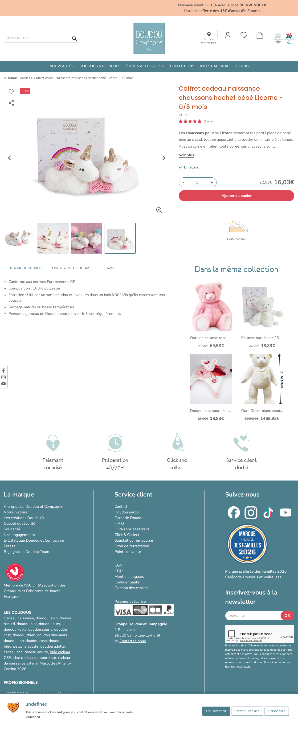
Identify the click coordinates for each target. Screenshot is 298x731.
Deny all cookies (247, 711)
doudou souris (40, 629)
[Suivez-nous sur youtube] (3, 383)
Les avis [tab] (107, 268)
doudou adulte (52, 646)
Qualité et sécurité (19, 523)
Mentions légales (129, 576)
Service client (133, 494)
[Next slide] (163, 158)
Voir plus (186, 155)
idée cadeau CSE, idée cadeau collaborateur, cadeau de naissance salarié (37, 657)
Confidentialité (126, 582)
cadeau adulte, (37, 652)
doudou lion (14, 640)
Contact (120, 506)
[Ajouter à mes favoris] (11, 91)
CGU (118, 571)
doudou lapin (47, 618)
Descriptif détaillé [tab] (25, 268)
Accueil (25, 78)
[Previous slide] (9, 158)
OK (287, 615)
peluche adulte (25, 646)
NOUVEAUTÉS (61, 66)
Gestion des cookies (131, 587)
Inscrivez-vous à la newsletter (251, 597)
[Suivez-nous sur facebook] (3, 370)
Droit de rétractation (131, 546)
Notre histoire (16, 512)
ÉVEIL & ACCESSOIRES (145, 66)
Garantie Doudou (128, 517)
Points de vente (127, 551)
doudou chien (24, 635)
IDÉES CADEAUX (214, 66)
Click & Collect (126, 534)
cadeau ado (13, 652)
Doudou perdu (126, 512)
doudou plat (27, 623)
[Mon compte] (227, 35)
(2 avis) (208, 121)
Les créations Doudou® (24, 517)
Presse (10, 546)
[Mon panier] (259, 35)
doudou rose (36, 640)
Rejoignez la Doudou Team (26, 551)
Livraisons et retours (132, 529)
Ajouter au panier (236, 195)
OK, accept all (216, 711)
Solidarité (12, 529)
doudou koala (15, 629)
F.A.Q (119, 523)
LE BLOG (241, 66)
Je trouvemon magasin (208, 41)
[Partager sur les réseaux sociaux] (11, 103)
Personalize (276, 711)
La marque (19, 494)
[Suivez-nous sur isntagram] (3, 376)
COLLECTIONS (182, 66)
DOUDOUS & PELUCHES (100, 66)
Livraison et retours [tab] (71, 268)
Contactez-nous (132, 641)
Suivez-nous (242, 494)
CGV (118, 565)
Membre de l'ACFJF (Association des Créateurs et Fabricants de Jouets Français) (35, 591)
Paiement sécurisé (130, 601)
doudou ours (49, 623)
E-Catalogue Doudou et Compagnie (34, 540)
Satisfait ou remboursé (133, 540)
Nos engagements (19, 534)
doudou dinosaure (52, 635)
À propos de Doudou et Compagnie (33, 506)
